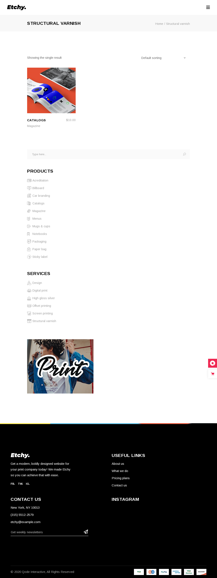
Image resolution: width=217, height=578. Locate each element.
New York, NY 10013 (25, 507)
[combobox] (165, 58)
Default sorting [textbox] (151, 58)
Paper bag (39, 249)
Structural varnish (44, 321)
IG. (28, 483)
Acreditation (40, 180)
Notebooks (39, 234)
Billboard (35, 187)
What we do (120, 471)
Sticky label (39, 256)
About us (118, 463)
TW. (20, 483)
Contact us (119, 485)
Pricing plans (121, 478)
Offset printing (41, 305)
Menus (37, 218)
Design (37, 283)
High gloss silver (43, 298)
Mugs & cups (41, 226)
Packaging (39, 241)
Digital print (39, 290)
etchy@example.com (25, 522)
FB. (13, 483)
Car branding (41, 195)
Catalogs (38, 203)
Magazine (33, 126)
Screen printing (42, 313)
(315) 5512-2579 (22, 515)
